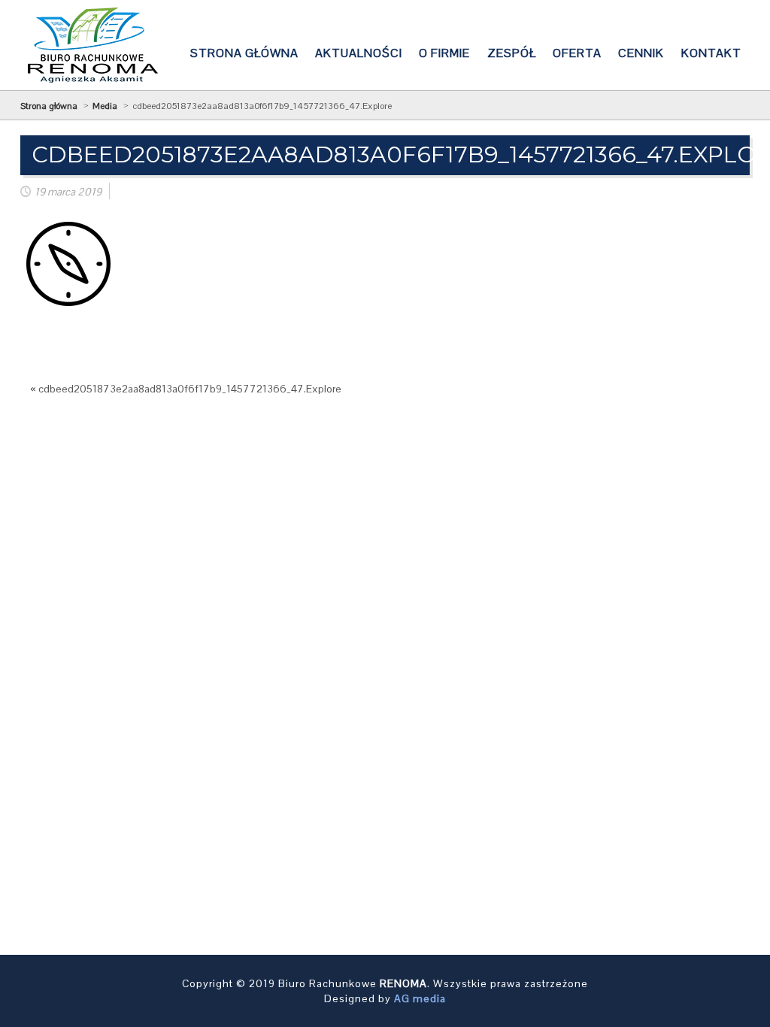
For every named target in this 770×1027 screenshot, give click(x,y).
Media (104, 106)
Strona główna (48, 106)
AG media (420, 998)
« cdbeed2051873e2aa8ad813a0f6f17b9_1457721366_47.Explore (185, 388)
